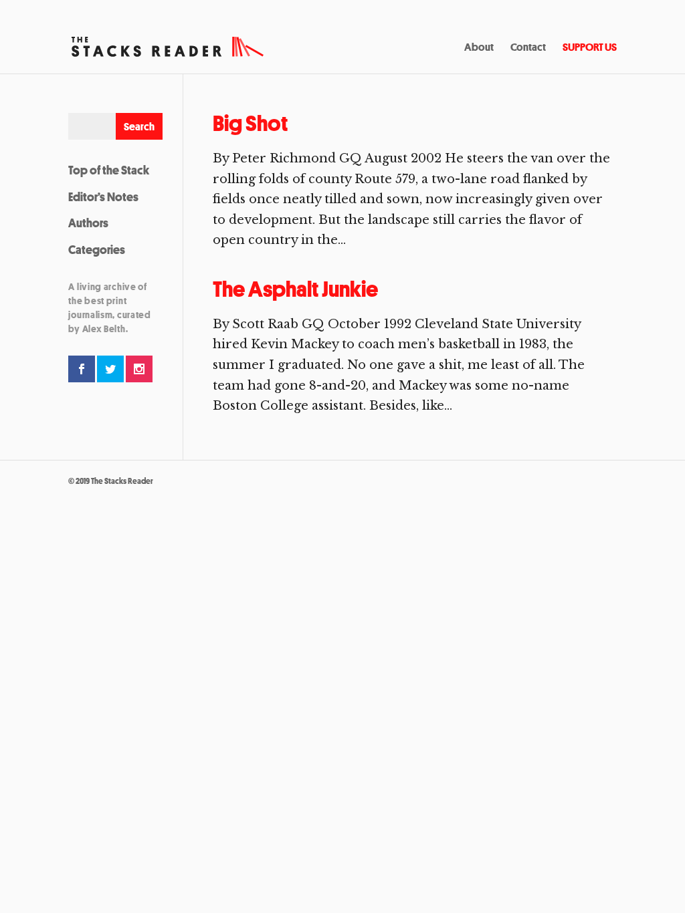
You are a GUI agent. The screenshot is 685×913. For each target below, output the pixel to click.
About (479, 48)
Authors (88, 223)
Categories (96, 249)
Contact (528, 48)
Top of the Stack (108, 170)
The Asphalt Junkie (295, 289)
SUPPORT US (590, 48)
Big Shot (250, 123)
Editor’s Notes (103, 196)
